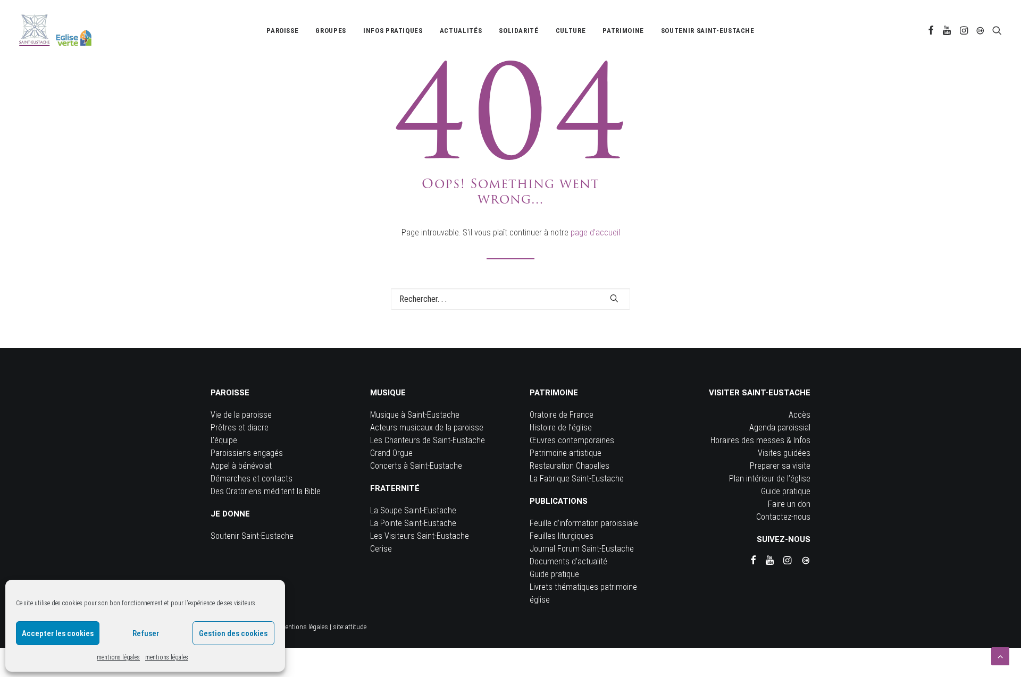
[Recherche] (510, 299)
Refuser (145, 633)
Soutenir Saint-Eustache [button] (708, 31)
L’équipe (224, 440)
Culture (571, 31)
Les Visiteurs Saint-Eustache (419, 536)
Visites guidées (784, 453)
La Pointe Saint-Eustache (413, 523)
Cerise (381, 549)
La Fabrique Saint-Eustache (577, 478)
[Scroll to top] (1000, 655)
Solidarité (519, 31)
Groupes (330, 31)
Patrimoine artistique (565, 453)
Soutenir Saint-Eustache (252, 536)
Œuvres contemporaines (572, 440)
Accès (799, 415)
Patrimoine (623, 31)
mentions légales (118, 657)
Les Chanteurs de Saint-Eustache (427, 440)
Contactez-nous (783, 517)
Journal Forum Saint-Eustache (582, 549)
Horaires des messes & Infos (760, 440)
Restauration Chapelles (569, 466)
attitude (355, 627)
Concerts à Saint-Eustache (416, 466)
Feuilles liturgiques (561, 536)
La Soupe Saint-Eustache (413, 510)
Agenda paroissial (779, 427)
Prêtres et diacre (240, 427)
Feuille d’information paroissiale (584, 523)
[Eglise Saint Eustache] (55, 30)
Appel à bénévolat (241, 466)
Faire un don (789, 504)
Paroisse (282, 31)
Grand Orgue (391, 453)
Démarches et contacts (251, 478)
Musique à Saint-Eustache (414, 415)
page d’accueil (595, 232)
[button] (931, 30)
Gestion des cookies (233, 633)
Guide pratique (554, 574)
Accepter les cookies (58, 633)
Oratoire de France (561, 415)
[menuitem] (282, 30)
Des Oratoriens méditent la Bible (266, 491)
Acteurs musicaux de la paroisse (426, 427)
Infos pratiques (393, 31)
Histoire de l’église (561, 427)
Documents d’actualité (568, 561)
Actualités (461, 31)
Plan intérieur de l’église (769, 478)
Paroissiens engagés (247, 453)
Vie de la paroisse (241, 415)
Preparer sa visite (780, 466)
